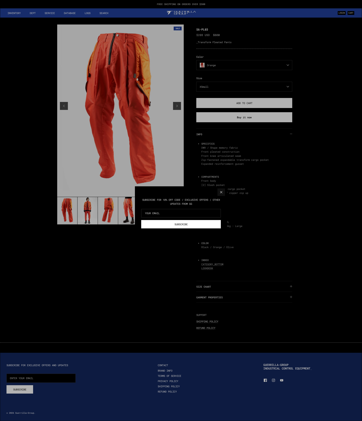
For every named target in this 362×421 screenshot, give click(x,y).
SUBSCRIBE (181, 224)
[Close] (221, 192)
